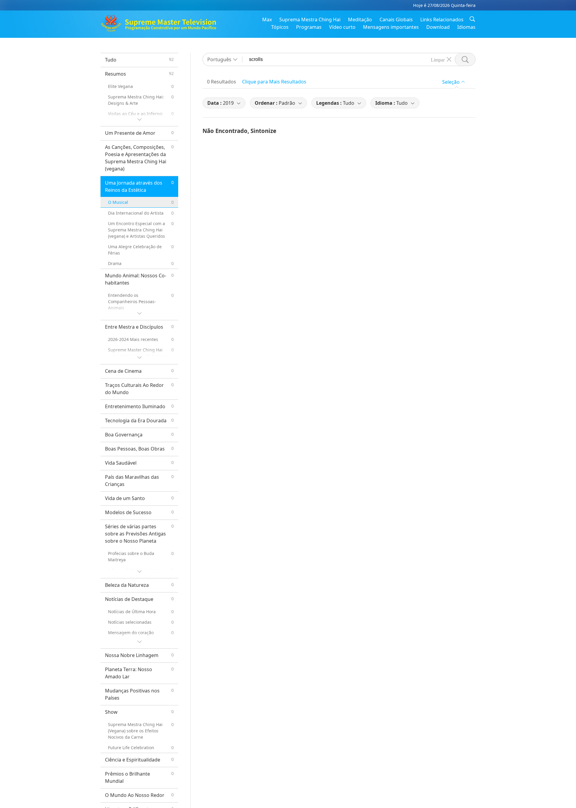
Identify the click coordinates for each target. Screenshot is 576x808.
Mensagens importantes (391, 27)
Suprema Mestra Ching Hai (309, 19)
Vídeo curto (342, 27)
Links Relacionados (442, 19)
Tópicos (280, 27)
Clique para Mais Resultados (274, 81)
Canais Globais (396, 19)
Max (267, 19)
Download (438, 27)
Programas (309, 27)
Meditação (360, 19)
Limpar (438, 59)
